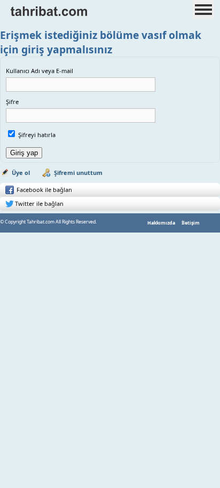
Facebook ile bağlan (43, 190)
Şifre (12, 102)
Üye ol (21, 173)
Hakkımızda (161, 223)
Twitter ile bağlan (39, 203)
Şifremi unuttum (78, 173)
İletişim (191, 223)
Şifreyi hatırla (37, 135)
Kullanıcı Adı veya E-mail (39, 71)
